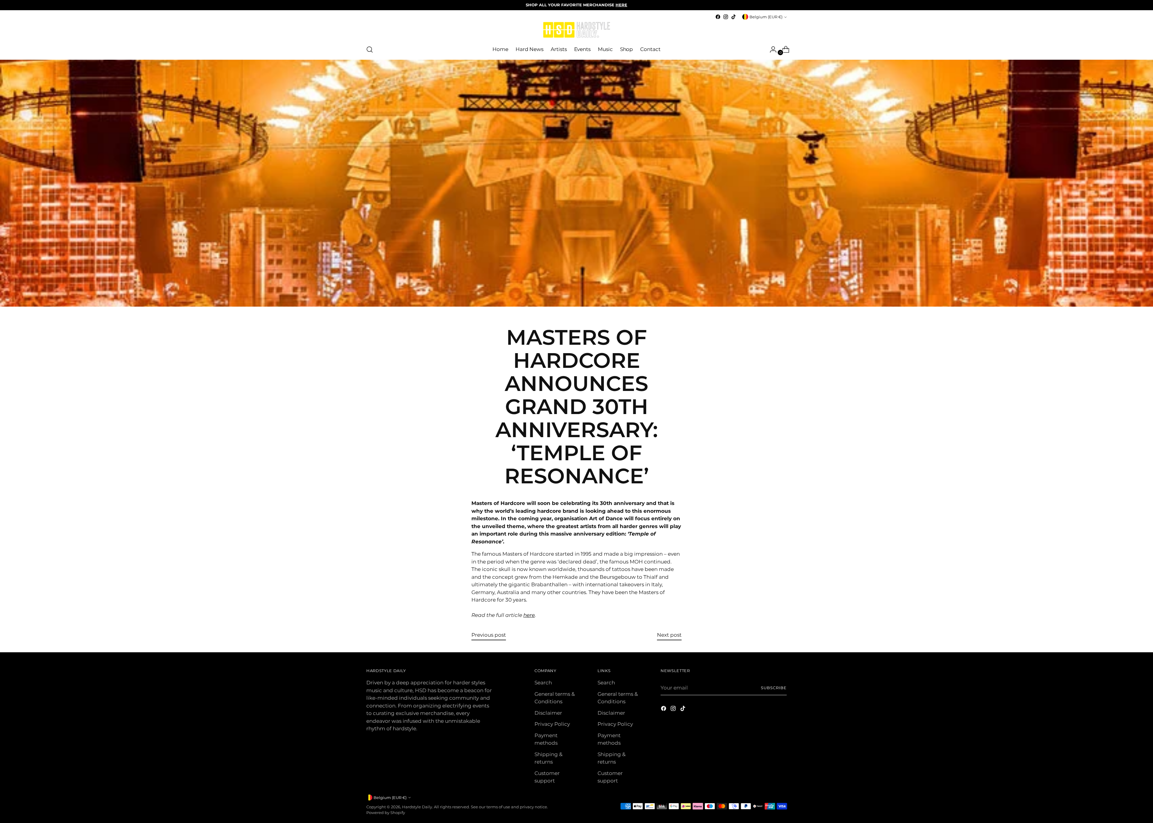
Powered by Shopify (385, 812)
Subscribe (774, 687)
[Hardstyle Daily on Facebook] (718, 17)
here (529, 615)
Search (543, 683)
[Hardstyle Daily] (576, 30)
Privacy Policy (552, 724)
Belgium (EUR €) (765, 16)
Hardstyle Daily (417, 806)
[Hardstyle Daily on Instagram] (725, 17)
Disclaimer (548, 713)
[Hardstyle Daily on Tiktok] (733, 17)
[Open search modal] (370, 50)
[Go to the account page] (771, 50)
